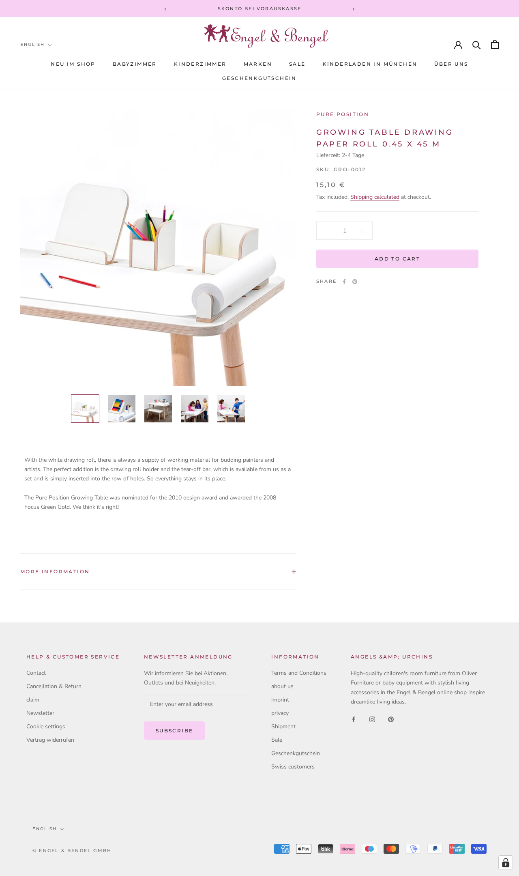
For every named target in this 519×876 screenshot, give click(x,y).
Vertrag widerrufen (50, 740)
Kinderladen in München (370, 64)
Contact (36, 673)
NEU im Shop (73, 64)
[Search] (476, 44)
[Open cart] (495, 44)
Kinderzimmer (200, 64)
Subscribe (174, 730)
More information (55, 571)
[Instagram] (372, 719)
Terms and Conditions (298, 673)
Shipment (283, 726)
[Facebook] (344, 281)
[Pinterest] (354, 281)
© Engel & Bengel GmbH (72, 850)
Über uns (451, 64)
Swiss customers (293, 767)
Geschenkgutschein (259, 78)
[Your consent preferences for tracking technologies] (506, 863)
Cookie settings (45, 726)
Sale (276, 740)
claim (32, 700)
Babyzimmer (135, 64)
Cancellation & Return (53, 686)
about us (282, 686)
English (32, 44)
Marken (258, 64)
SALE (297, 64)
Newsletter (40, 713)
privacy (280, 713)
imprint (280, 700)
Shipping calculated (374, 197)
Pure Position (342, 114)
